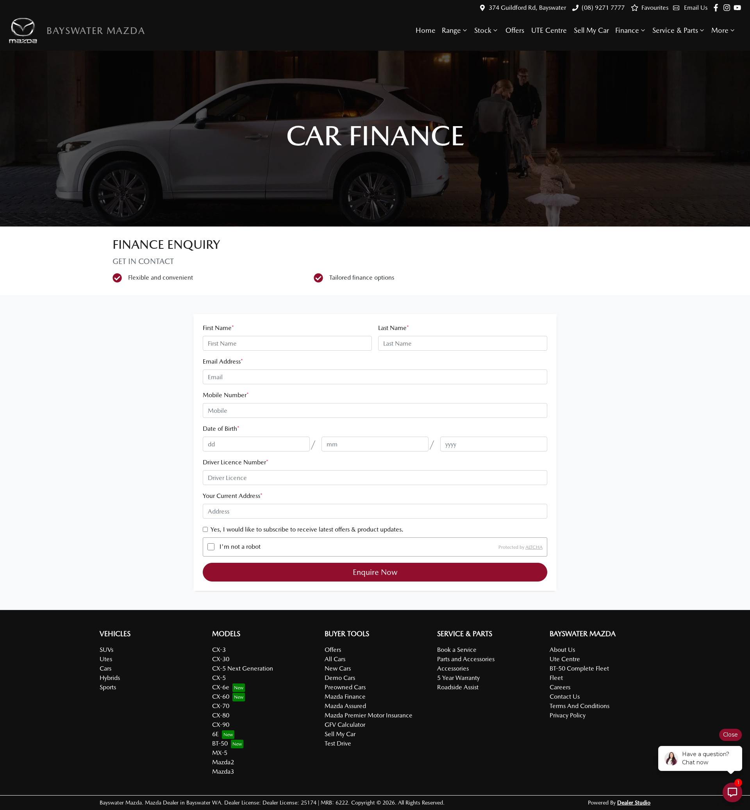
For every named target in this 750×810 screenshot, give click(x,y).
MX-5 (219, 752)
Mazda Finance (345, 696)
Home (426, 30)
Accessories (453, 668)
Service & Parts (675, 30)
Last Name (393, 328)
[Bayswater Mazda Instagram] (728, 7)
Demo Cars (340, 678)
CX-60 (220, 696)
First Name (218, 328)
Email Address (223, 361)
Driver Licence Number (235, 462)
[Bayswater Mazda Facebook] (717, 7)
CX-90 (220, 724)
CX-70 (220, 706)
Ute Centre (565, 659)
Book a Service (457, 649)
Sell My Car (591, 30)
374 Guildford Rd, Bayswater (527, 7)
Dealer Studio (633, 802)
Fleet (556, 678)
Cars (105, 668)
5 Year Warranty (458, 678)
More (720, 30)
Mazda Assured (345, 706)
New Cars (338, 668)
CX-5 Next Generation (242, 668)
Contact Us (565, 696)
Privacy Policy (568, 715)
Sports (108, 687)
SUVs (106, 649)
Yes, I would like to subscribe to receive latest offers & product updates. (307, 529)
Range (451, 30)
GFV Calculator (345, 724)
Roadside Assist (458, 687)
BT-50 (220, 743)
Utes (106, 659)
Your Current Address (232, 496)
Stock (482, 30)
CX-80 (220, 715)
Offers (514, 30)
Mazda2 (223, 762)
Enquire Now (375, 572)
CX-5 (219, 678)
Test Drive (338, 743)
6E (215, 734)
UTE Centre (549, 30)
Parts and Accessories (466, 659)
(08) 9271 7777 (603, 7)
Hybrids (110, 678)
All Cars (335, 659)
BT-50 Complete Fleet (579, 668)
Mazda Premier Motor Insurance (368, 715)
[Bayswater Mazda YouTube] (739, 7)
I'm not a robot (240, 546)
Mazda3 (223, 771)
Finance (627, 30)
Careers (560, 687)
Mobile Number (226, 395)
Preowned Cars (345, 687)
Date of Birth (221, 428)
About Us (562, 649)
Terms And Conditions (579, 706)
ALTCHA (534, 547)
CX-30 (220, 659)
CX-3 (219, 649)
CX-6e (220, 687)
